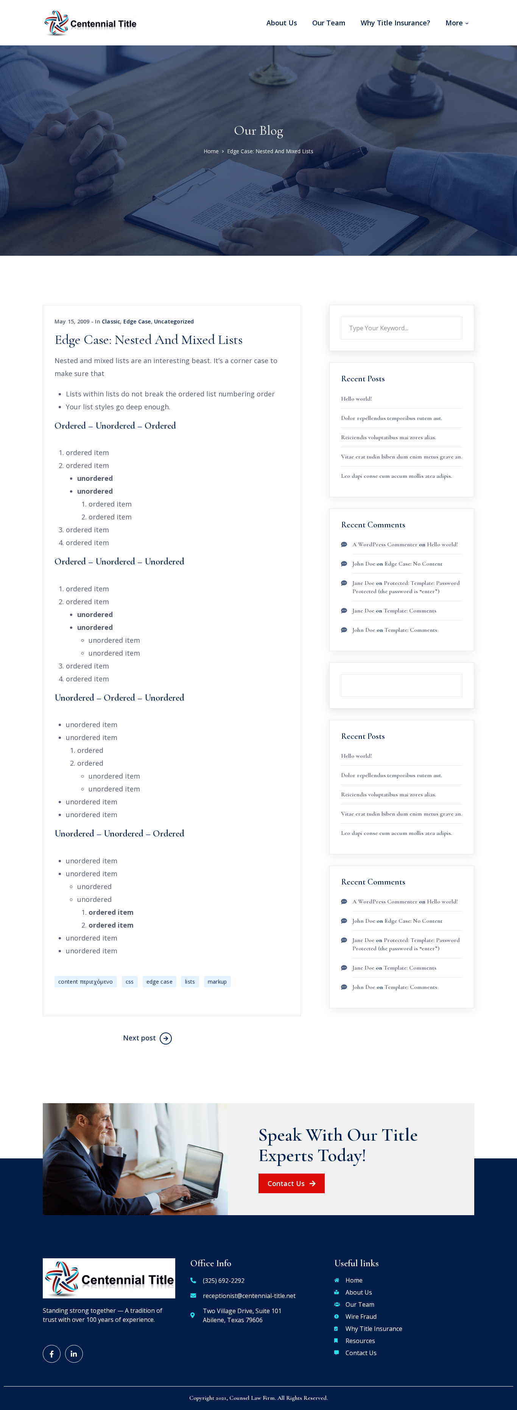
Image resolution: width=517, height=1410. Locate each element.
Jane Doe (363, 583)
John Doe (363, 563)
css (130, 981)
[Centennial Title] (90, 21)
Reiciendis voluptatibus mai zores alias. (388, 437)
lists (190, 981)
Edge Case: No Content (413, 563)
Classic (111, 321)
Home (211, 151)
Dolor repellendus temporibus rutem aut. (391, 418)
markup (217, 981)
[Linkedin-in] (74, 1354)
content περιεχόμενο (85, 981)
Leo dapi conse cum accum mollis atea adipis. (396, 476)
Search (462, 316)
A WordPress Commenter (384, 544)
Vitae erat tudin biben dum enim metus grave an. (401, 456)
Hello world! (356, 399)
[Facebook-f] (52, 1354)
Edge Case (137, 321)
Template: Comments (410, 610)
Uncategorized (174, 321)
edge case (159, 981)
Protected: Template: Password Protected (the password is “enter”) (406, 944)
